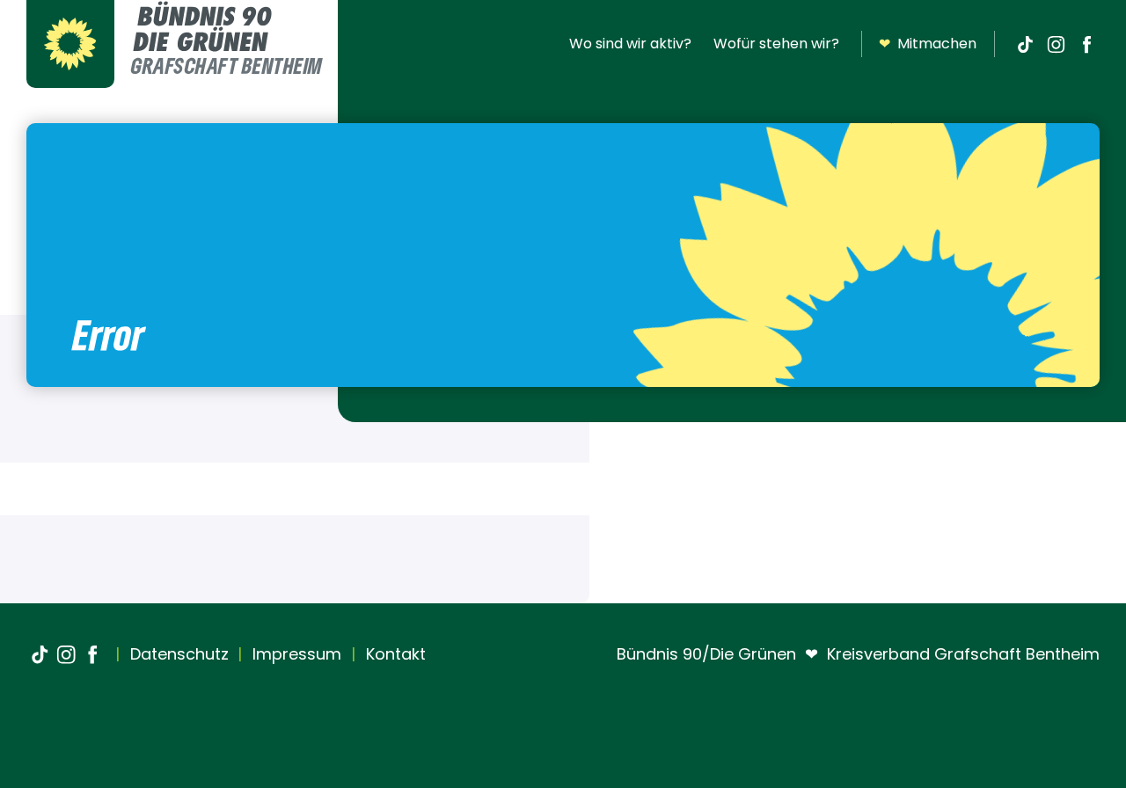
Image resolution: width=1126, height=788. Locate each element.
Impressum (294, 654)
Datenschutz (177, 654)
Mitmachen (927, 43)
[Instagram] (1055, 44)
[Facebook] (1086, 44)
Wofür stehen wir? (776, 43)
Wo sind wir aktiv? (630, 43)
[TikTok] (1025, 44)
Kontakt (394, 654)
